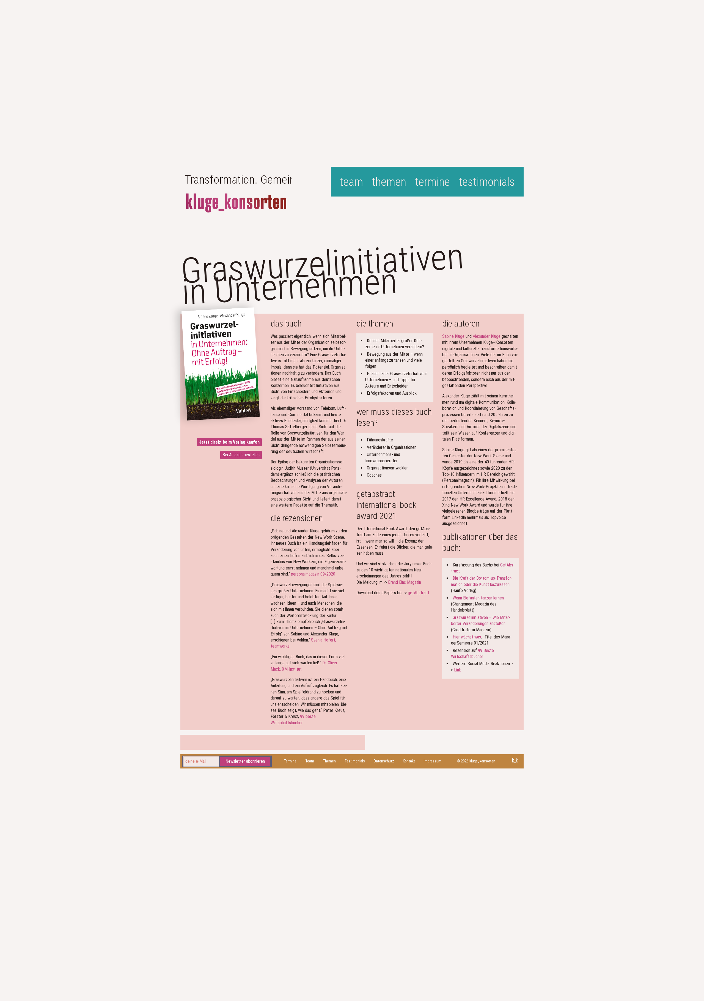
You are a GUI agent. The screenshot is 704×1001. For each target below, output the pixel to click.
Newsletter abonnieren (245, 761)
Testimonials (487, 182)
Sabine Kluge (453, 336)
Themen (389, 182)
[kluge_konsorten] (236, 203)
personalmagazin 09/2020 (313, 574)
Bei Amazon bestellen (241, 454)
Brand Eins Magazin (404, 582)
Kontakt (409, 761)
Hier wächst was (467, 637)
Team (351, 182)
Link (457, 670)
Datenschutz (384, 761)
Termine (432, 182)
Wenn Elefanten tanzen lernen (478, 598)
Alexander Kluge (487, 336)
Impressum (432, 761)
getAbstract (418, 592)
